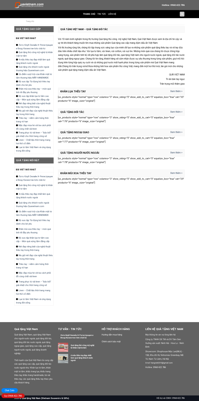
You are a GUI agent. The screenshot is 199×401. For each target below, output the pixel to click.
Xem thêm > (176, 91)
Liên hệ (112, 14)
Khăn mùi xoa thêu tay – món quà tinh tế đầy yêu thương (33, 91)
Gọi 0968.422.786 (13, 395)
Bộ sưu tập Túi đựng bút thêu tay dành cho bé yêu (33, 83)
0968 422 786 (159, 367)
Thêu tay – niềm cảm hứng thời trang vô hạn (32, 120)
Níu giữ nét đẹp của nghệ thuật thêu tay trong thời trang (34, 112)
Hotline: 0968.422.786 (173, 5)
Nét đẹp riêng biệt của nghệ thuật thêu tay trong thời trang (33, 105)
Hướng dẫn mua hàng (112, 335)
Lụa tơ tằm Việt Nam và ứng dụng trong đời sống (33, 149)
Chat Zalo (9, 390)
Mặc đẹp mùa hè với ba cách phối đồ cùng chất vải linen (33, 127)
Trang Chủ (89, 14)
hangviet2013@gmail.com (162, 363)
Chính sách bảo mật (111, 341)
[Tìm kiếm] (182, 14)
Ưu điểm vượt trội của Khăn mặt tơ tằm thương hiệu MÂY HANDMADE (34, 76)
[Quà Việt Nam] (28, 5)
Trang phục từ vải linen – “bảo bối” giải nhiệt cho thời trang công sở (33, 134)
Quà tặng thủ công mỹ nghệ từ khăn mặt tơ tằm (34, 54)
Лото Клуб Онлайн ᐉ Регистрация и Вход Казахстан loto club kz (34, 47)
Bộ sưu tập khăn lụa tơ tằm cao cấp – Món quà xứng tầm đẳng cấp (32, 98)
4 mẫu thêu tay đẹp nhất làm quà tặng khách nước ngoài (33, 61)
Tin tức (101, 14)
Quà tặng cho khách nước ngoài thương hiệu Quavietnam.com (32, 69)
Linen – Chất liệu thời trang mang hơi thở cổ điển (33, 142)
